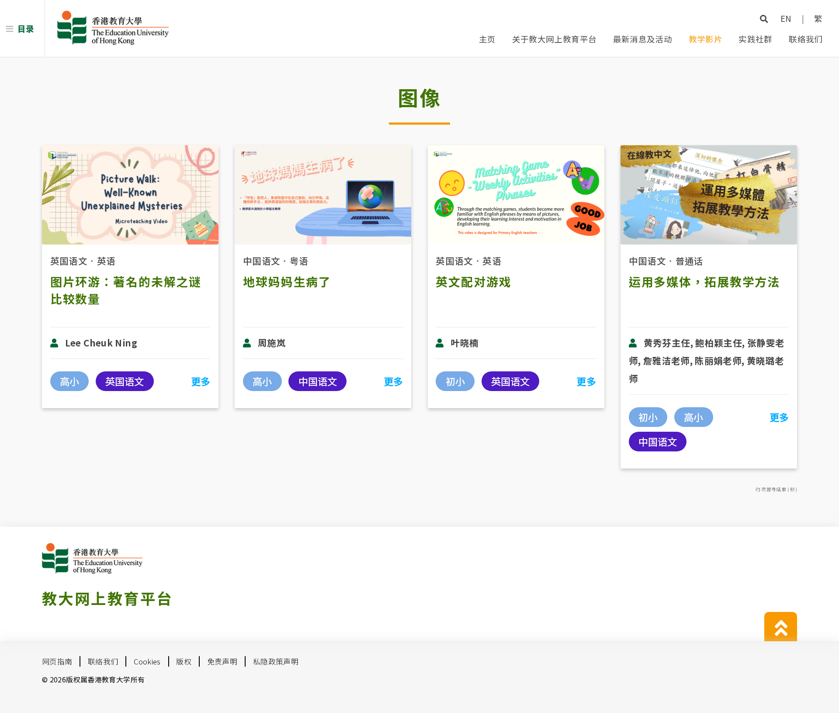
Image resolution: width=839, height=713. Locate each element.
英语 (106, 260)
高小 (69, 381)
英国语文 (69, 260)
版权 (183, 661)
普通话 (690, 260)
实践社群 (755, 39)
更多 (201, 381)
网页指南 (57, 661)
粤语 (299, 260)
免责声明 (222, 661)
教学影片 (706, 39)
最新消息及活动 (643, 39)
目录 (26, 28)
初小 (455, 381)
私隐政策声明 (275, 661)
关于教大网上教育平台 (554, 39)
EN (786, 18)
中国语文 (262, 260)
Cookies (147, 661)
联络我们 (806, 39)
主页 (487, 39)
